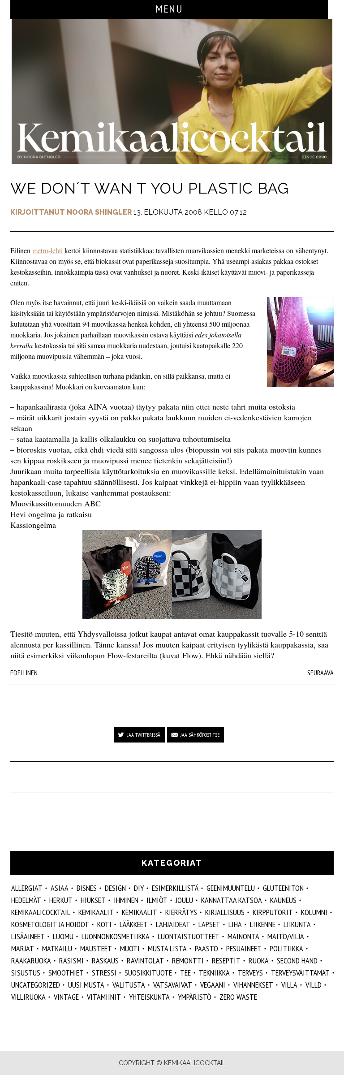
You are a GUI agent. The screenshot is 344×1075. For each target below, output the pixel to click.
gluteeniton (283, 888)
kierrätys (181, 912)
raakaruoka (31, 960)
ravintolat (145, 960)
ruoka (259, 960)
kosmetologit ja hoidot (50, 924)
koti (104, 924)
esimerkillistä (175, 888)
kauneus (283, 900)
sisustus (25, 972)
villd (313, 985)
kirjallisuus (225, 912)
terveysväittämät (300, 972)
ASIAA (60, 888)
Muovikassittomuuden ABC (55, 503)
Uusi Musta (86, 985)
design (115, 888)
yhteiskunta (149, 997)
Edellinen (24, 672)
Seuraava (320, 672)
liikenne (262, 924)
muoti (130, 948)
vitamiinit (104, 997)
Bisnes (87, 888)
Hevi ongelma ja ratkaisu (51, 514)
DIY (139, 888)
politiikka (286, 948)
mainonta (243, 936)
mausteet (96, 948)
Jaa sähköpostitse (200, 734)
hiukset (93, 900)
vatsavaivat (172, 985)
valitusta (128, 985)
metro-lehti (47, 250)
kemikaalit (139, 912)
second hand (297, 960)
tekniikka (214, 972)
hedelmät (26, 900)
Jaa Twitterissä (143, 734)
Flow (190, 655)
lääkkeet (134, 924)
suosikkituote (148, 972)
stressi (104, 972)
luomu (63, 936)
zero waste (238, 997)
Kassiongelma (33, 524)
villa (289, 985)
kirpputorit (273, 912)
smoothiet (66, 972)
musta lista (167, 948)
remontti (188, 960)
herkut (61, 900)
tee (185, 972)
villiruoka (28, 997)
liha (235, 924)
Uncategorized (35, 985)
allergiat (27, 888)
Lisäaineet (28, 936)
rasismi (71, 960)
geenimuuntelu (230, 888)
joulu (184, 900)
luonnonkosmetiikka (116, 936)
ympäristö (194, 997)
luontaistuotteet (188, 936)
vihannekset (253, 985)
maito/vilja (285, 936)
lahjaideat (173, 924)
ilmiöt (157, 900)
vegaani (212, 985)
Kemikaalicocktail (40, 912)
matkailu (57, 948)
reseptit (226, 960)
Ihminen (126, 900)
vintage (66, 997)
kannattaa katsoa (231, 900)
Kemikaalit (96, 912)
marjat (22, 948)
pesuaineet (244, 948)
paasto (206, 948)
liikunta (297, 924)
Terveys (250, 972)
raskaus (105, 960)
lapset (209, 924)
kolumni (314, 912)
